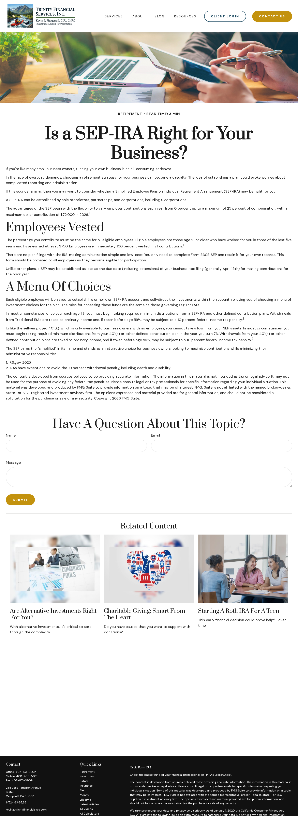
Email (155, 435)
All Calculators (89, 813)
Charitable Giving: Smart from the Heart (144, 614)
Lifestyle (85, 799)
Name (11, 435)
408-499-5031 (26, 776)
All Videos (86, 809)
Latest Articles (89, 804)
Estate (84, 781)
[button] (114, 16)
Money (84, 795)
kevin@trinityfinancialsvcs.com (26, 809)
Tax (82, 790)
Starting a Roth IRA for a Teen (238, 611)
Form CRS (144, 767)
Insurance (86, 785)
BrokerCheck (223, 775)
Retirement (87, 771)
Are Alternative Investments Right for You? (53, 614)
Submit (20, 500)
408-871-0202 (25, 772)
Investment (87, 776)
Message (13, 462)
